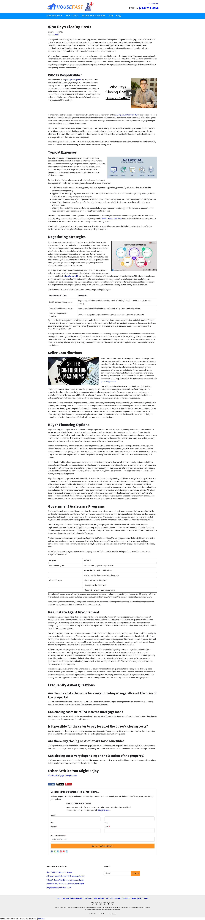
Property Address (58, 835)
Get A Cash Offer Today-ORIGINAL (69, 898)
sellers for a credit (71, 276)
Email (107, 826)
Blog (118, 15)
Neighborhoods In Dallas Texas (58, 887)
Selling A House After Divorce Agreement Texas (65, 880)
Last (106, 822)
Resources (126, 898)
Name (53, 815)
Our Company (153, 3)
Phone (54, 826)
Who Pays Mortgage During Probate (62, 775)
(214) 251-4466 (149, 8)
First (52, 822)
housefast (55, 34)
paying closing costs (73, 79)
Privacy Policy (137, 898)
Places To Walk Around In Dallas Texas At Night (65, 883)
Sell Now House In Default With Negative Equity (65, 876)
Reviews (41, 918)
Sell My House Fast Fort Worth (127, 115)
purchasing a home (108, 381)
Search (135, 873)
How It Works (72, 15)
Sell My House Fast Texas (112, 218)
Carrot (114, 914)
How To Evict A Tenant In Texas (59, 872)
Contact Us (88, 898)
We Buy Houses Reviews (93, 15)
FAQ (111, 15)
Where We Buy (53, 15)
